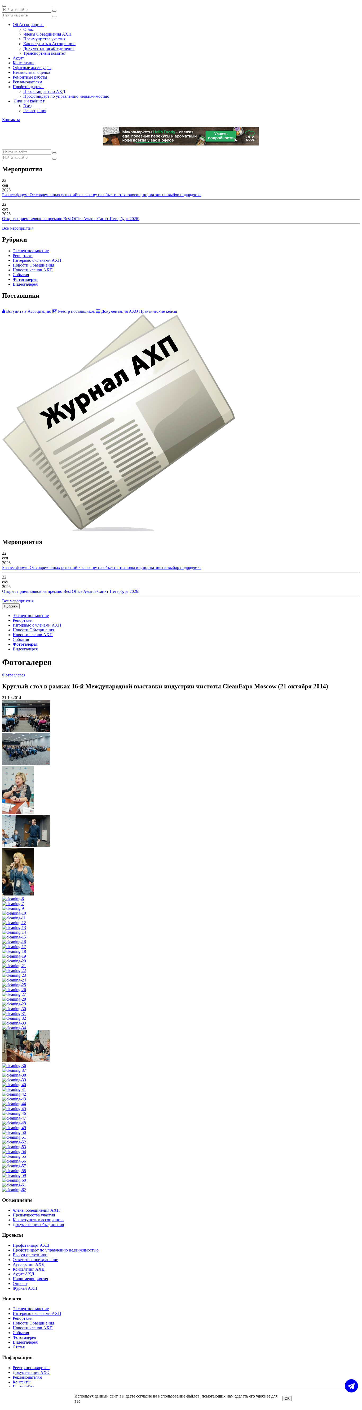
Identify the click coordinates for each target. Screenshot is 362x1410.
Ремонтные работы (30, 77)
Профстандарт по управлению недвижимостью (66, 96)
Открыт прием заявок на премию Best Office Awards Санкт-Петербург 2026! (70, 218)
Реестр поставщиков (76, 311)
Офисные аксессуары (32, 67)
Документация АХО (119, 311)
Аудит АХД (23, 1274)
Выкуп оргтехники (30, 1255)
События (21, 274)
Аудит (18, 58)
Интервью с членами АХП (37, 260)
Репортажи (23, 255)
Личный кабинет (29, 101)
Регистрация (34, 110)
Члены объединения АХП (36, 1210)
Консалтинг (23, 63)
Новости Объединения (33, 265)
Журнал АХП (25, 1288)
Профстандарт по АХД (44, 91)
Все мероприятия (17, 228)
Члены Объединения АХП (47, 34)
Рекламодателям (27, 82)
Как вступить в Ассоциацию (49, 43)
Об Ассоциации (28, 24)
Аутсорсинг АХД (29, 1264)
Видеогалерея (25, 284)
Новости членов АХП (33, 270)
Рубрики (10, 606)
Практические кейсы (158, 311)
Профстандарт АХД (31, 1245)
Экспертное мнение (31, 250)
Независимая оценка (31, 72)
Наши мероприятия (30, 1278)
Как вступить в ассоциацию (38, 1220)
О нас (28, 29)
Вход (27, 106)
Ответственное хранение (35, 1259)
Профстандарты (28, 86)
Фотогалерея (25, 279)
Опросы (20, 1283)
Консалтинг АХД (29, 1269)
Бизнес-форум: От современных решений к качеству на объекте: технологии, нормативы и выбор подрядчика (101, 194)
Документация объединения (48, 48)
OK (287, 1398)
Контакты (11, 119)
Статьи (19, 1347)
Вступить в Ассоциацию (28, 311)
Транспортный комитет (44, 53)
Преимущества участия (44, 39)
